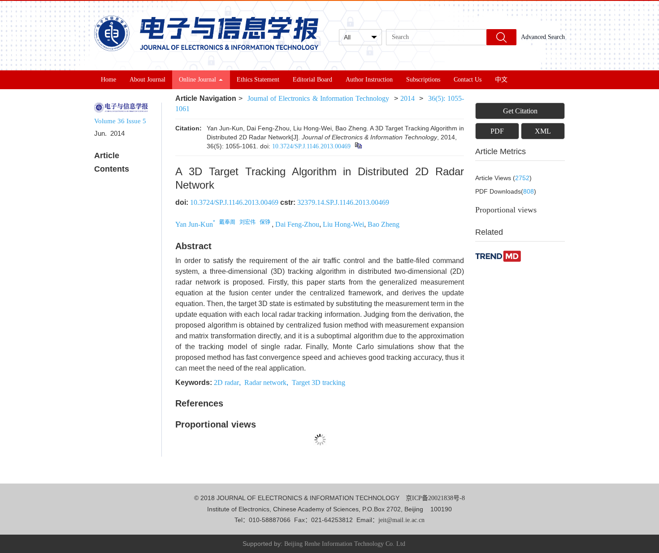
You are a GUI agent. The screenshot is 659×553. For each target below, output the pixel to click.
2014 (407, 98)
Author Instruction (369, 79)
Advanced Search (543, 37)
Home (108, 79)
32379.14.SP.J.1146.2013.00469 (343, 202)
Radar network (265, 382)
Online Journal (197, 79)
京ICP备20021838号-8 (435, 498)
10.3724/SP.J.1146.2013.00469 (311, 146)
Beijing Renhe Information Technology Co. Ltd (344, 543)
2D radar (226, 382)
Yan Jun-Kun (194, 224)
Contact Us (467, 79)
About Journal (147, 79)
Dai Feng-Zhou (297, 224)
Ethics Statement (258, 79)
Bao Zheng (383, 224)
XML (543, 131)
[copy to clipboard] (358, 146)
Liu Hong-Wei (343, 224)
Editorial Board (312, 79)
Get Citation (520, 111)
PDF (497, 131)
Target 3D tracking (318, 382)
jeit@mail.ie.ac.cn (401, 520)
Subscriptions (423, 79)
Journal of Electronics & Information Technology (318, 98)
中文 (501, 79)
